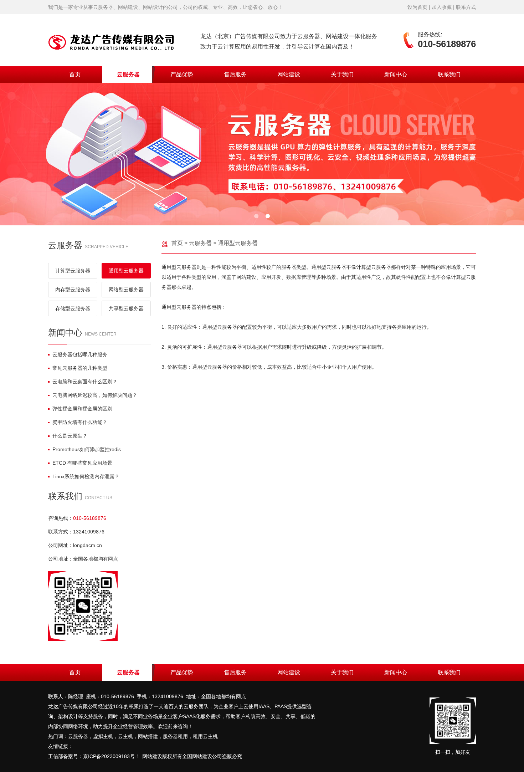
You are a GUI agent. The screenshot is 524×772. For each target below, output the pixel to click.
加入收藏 (442, 7)
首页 (75, 74)
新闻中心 (395, 74)
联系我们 (449, 74)
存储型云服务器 (72, 308)
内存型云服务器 (72, 289)
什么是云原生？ (69, 436)
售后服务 (235, 74)
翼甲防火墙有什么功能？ (79, 422)
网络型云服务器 (126, 289)
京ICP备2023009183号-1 (111, 756)
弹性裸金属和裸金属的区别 (82, 408)
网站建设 (288, 74)
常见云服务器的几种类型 (79, 368)
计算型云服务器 (72, 270)
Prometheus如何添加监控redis (86, 449)
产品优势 (181, 74)
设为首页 (417, 7)
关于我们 (342, 74)
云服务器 (128, 74)
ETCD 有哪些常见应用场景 (82, 463)
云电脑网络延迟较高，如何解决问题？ (94, 395)
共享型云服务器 (126, 308)
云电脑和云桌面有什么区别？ (84, 381)
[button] (256, 216)
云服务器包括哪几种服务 (79, 354)
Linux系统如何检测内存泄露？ (85, 476)
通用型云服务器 (126, 270)
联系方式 (466, 7)
